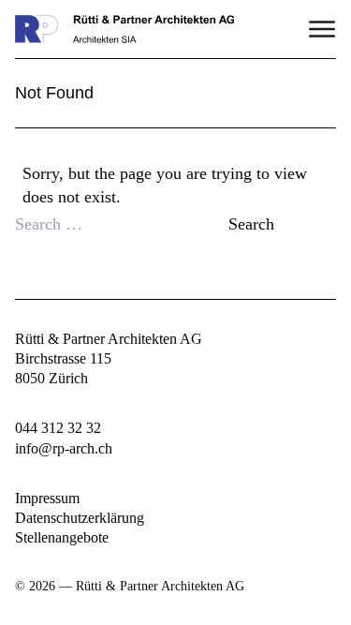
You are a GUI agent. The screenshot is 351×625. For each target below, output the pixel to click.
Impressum (47, 498)
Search (251, 224)
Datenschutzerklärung (79, 518)
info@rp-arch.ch (63, 448)
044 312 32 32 (58, 428)
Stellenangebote (62, 537)
